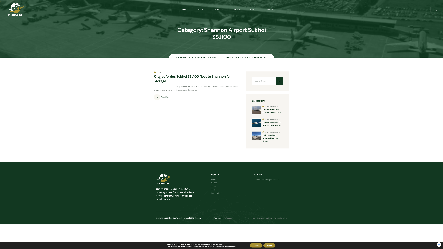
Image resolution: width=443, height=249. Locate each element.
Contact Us (215, 193)
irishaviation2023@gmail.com (266, 179)
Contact (271, 9)
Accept (256, 245)
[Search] (279, 81)
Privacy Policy (250, 218)
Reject (269, 245)
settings (232, 246)
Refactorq (228, 218)
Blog (253, 9)
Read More (165, 97)
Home (185, 9)
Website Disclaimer (280, 218)
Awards (219, 9)
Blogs (213, 190)
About (201, 9)
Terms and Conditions (264, 218)
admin (159, 72)
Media (237, 9)
